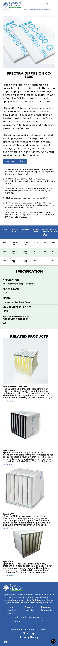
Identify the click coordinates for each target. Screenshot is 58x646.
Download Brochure (15, 161)
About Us (11, 610)
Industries (29, 610)
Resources (46, 607)
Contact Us (46, 610)
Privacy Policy (29, 637)
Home (12, 607)
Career (11, 613)
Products (28, 607)
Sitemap (29, 633)
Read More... (8, 401)
